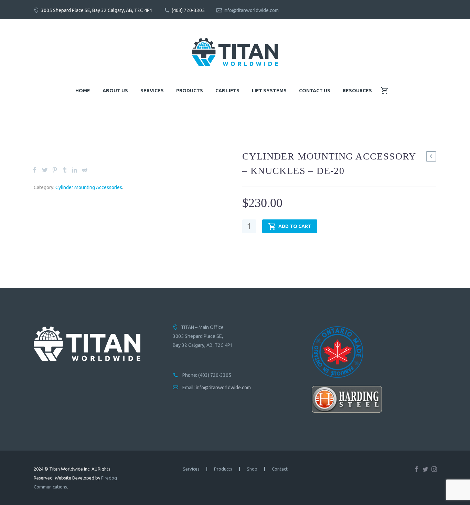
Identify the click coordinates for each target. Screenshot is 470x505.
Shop (252, 469)
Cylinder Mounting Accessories (88, 187)
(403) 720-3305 (188, 10)
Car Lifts (227, 90)
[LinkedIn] (74, 170)
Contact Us (314, 90)
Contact (280, 469)
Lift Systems (269, 90)
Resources (357, 90)
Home (82, 90)
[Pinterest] (54, 170)
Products (189, 90)
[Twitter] (44, 170)
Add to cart (294, 226)
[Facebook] (35, 170)
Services (152, 90)
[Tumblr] (64, 170)
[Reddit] (84, 170)
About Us (115, 90)
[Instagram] (434, 469)
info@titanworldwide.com (251, 10)
